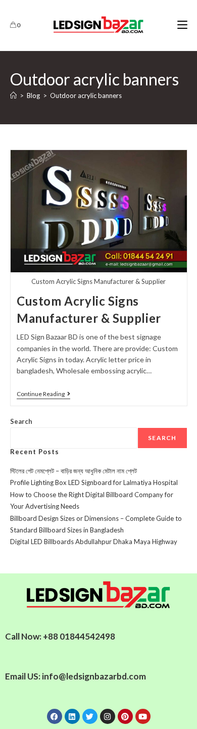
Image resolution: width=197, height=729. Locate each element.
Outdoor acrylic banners (86, 95)
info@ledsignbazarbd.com (94, 676)
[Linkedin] (72, 716)
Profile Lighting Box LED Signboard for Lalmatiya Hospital (94, 482)
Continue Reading (43, 394)
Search (21, 421)
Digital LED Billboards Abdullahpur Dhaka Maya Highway (93, 542)
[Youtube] (143, 716)
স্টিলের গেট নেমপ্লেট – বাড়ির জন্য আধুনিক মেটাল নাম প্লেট (73, 471)
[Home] (13, 95)
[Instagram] (107, 716)
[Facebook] (54, 716)
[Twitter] (89, 716)
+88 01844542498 (79, 636)
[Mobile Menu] (182, 25)
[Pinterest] (125, 716)
